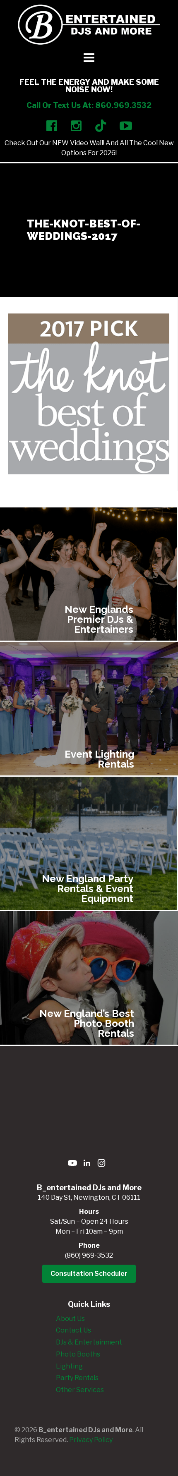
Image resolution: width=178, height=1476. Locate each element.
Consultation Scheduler (89, 1273)
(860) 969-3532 (89, 1255)
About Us (70, 1319)
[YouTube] (72, 1164)
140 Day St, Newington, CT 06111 (89, 1197)
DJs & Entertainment (89, 1342)
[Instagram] (101, 1164)
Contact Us (73, 1330)
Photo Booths (78, 1354)
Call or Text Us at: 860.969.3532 (89, 105)
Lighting (69, 1366)
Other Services (80, 1390)
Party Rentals (77, 1378)
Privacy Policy (91, 1440)
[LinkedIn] (86, 1164)
